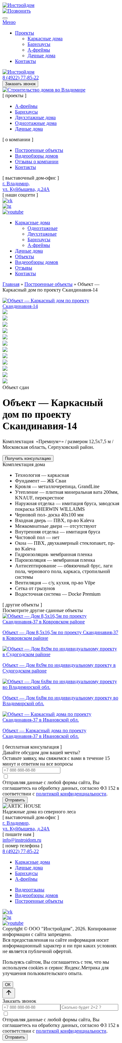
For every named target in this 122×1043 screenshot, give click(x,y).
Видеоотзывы (29, 889)
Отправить (15, 800)
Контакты (25, 61)
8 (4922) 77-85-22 (21, 77)
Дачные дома (41, 55)
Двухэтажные (42, 234)
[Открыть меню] (5, 18)
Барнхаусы (39, 44)
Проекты (24, 33)
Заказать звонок (20, 83)
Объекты (24, 256)
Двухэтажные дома (35, 117)
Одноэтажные (43, 228)
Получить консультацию (28, 458)
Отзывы (23, 268)
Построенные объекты (39, 150)
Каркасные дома (45, 38)
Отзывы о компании (36, 161)
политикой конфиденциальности (71, 793)
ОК (8, 984)
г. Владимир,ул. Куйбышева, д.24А (26, 186)
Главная (11, 284)
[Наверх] (9, 993)
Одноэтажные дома (36, 123)
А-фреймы (39, 50)
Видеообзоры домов (36, 156)
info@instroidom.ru (22, 840)
